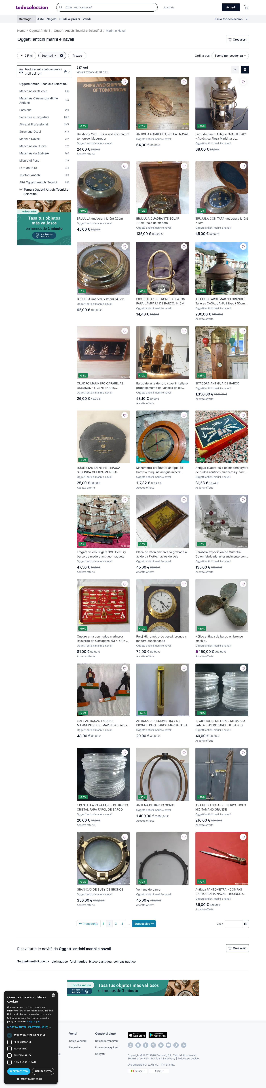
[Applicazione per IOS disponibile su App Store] (137, 1035)
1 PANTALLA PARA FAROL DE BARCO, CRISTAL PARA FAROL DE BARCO (102, 807)
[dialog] (31, 1037)
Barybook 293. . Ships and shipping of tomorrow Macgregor (103, 136)
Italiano (139, 1071)
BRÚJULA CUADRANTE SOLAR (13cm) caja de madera (157, 221)
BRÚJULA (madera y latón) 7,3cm (100, 218)
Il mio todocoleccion (229, 19)
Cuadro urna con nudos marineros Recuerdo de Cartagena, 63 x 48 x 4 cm (102, 639)
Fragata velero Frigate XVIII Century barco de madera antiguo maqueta (101, 554)
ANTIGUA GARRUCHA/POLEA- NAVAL (162, 134)
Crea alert (239, 39)
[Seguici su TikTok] (176, 1045)
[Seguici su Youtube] (168, 1045)
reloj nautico (59, 961)
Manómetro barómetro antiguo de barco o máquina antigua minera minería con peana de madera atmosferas (159, 470)
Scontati (47, 55)
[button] (30, 1027)
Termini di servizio (138, 1058)
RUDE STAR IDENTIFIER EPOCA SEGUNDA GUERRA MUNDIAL (98, 470)
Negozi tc (75, 1047)
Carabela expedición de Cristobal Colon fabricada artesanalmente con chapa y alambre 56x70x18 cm (220, 554)
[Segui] (124, 81)
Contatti (100, 1053)
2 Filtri (29, 55)
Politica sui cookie (188, 1058)
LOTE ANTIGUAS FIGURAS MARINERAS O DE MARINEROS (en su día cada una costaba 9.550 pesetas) (102, 723)
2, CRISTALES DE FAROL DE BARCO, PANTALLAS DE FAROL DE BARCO (220, 723)
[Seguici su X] (153, 1045)
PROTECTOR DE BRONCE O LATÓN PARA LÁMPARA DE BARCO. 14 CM (160, 301)
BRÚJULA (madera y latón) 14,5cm (100, 299)
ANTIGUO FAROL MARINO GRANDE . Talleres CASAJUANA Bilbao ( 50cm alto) (220, 301)
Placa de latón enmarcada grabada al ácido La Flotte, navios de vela (161, 554)
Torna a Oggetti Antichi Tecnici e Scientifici (46, 192)
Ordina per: (202, 55)
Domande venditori (106, 1040)
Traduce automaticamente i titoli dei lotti (43, 71)
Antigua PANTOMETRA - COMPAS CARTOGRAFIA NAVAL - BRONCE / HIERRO (219, 892)
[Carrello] (246, 7)
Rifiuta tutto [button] (43, 1071)
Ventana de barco (148, 889)
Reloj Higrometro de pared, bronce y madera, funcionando (161, 639)
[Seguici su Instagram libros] (138, 1045)
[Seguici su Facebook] (145, 1045)
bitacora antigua (100, 961)
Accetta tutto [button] (19, 1071)
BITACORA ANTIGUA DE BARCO (217, 383)
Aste (40, 19)
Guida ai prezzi (69, 19)
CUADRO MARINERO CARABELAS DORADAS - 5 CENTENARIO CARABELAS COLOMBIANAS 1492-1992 (101, 386)
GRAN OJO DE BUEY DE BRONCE (100, 889)
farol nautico (78, 961)
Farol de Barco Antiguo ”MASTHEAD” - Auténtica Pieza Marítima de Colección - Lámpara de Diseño (220, 136)
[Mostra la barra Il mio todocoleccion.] (246, 19)
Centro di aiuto (105, 1033)
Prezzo (77, 55)
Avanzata (168, 7)
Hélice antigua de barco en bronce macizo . (219, 639)
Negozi (51, 19)
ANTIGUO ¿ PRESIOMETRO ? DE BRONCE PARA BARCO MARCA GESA (161, 723)
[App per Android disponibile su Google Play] (158, 1035)
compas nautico (124, 961)
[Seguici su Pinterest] (161, 1045)
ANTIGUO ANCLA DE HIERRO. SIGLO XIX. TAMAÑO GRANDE (220, 807)
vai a (220, 924)
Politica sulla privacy (163, 1058)
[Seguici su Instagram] (130, 1045)
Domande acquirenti (107, 1047)
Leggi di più (33, 1021)
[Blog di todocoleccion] (183, 1045)
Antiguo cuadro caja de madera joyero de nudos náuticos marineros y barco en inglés (221, 470)
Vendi (87, 19)
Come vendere (77, 1040)
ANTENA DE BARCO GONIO (155, 805)
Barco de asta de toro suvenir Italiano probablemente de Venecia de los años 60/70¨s (162, 386)
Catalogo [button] (25, 19)
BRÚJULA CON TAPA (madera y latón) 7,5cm (221, 221)
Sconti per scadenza (229, 55)
